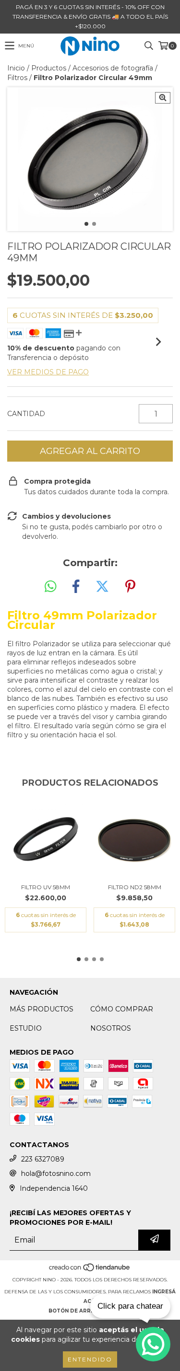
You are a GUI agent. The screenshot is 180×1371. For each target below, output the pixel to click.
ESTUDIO (26, 1028)
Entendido (90, 1359)
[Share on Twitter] (102, 586)
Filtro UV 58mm (45, 887)
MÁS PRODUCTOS (41, 1009)
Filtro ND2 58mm (134, 887)
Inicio (16, 68)
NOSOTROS (110, 1028)
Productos (48, 68)
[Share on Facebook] (76, 586)
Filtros (17, 77)
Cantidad (26, 413)
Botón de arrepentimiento (90, 1311)
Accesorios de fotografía (112, 68)
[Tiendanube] (90, 1270)
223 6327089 (42, 1159)
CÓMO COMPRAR (121, 1009)
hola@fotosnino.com (56, 1173)
